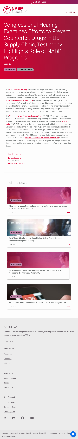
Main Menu (70, 12)
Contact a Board (10, 407)
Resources (8, 383)
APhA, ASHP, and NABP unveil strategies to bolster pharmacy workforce (38, 302)
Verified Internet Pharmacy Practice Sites (26, 116)
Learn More (9, 341)
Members (7, 359)
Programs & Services (25, 69)
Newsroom (8, 387)
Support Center (10, 378)
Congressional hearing (18, 89)
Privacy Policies (66, 433)
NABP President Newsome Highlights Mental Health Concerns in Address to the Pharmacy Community (67, 276)
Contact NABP (9, 402)
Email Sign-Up (9, 412)
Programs (8, 354)
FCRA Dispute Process (9, 436)
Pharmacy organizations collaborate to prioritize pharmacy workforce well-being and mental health (68, 212)
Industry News (10, 69)
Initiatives (7, 363)
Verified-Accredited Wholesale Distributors (42, 138)
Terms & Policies (55, 433)
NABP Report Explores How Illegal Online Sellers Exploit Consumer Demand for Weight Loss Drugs (68, 244)
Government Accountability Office (19, 100)
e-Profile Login (40, 2)
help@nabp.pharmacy (16, 163)
